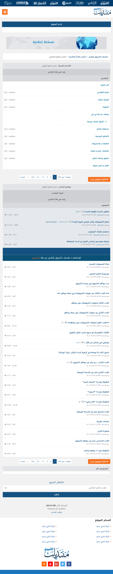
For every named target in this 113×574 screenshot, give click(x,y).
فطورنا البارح (103, 431)
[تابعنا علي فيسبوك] (69, 564)
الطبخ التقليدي (103, 92)
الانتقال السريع (56, 482)
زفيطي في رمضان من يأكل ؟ (96, 342)
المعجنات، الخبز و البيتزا (100, 150)
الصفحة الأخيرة (51, 221)
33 (17, 215)
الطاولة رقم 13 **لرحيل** (98, 392)
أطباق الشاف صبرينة (95, 121)
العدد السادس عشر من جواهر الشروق (92, 441)
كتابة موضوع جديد (98, 179)
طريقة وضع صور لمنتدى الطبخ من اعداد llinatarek (88, 241)
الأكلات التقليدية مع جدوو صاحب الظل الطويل (89, 332)
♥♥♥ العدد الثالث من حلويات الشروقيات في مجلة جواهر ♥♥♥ (83, 293)
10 (16, 405)
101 (32, 177)
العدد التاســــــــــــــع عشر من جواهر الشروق (91, 362)
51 (38, 177)
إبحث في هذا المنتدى (56, 72)
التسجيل (36, 258)
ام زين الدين (100, 244)
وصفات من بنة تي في (100, 114)
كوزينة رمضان (103, 99)
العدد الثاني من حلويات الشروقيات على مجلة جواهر (86, 312)
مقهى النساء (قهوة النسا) (97, 211)
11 (43, 177)
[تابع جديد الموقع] (44, 564)
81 (17, 225)
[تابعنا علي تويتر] (62, 564)
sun (103, 267)
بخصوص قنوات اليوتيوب (98, 231)
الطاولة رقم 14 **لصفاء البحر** (96, 382)
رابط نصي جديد (102, 526)
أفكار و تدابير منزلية (101, 165)
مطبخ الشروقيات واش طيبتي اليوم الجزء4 (90, 222)
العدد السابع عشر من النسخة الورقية (93, 411)
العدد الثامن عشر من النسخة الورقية (93, 372)
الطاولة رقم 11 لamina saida (96, 450)
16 (15, 366)
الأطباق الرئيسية (102, 136)
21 (16, 346)
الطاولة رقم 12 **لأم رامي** (97, 402)
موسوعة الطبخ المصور (99, 274)
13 (15, 326)
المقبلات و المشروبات (100, 143)
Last (22, 177)
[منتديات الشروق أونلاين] (102, 15)
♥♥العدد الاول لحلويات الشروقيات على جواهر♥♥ (88, 322)
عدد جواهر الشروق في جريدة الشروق (92, 283)
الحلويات (105, 107)
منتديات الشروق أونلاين (98, 56)
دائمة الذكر (100, 215)
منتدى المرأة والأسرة (77, 56)
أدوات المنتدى (57, 193)
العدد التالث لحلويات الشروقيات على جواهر (90, 303)
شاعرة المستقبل (98, 235)
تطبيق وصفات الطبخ (101, 158)
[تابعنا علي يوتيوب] (50, 564)
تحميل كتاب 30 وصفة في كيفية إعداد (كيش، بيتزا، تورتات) (84, 352)
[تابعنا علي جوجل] (56, 564)
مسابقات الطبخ (103, 129)
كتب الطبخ (105, 85)
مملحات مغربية (103, 421)
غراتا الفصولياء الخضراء (99, 264)
